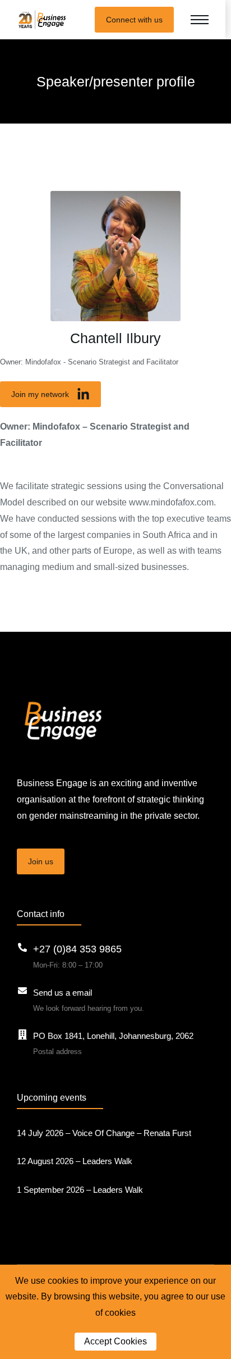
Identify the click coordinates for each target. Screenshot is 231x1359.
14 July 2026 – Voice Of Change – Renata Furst (104, 1133)
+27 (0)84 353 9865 (77, 949)
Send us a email (62, 992)
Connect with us (134, 19)
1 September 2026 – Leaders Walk (80, 1189)
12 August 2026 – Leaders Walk (74, 1161)
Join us (40, 861)
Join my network (40, 394)
